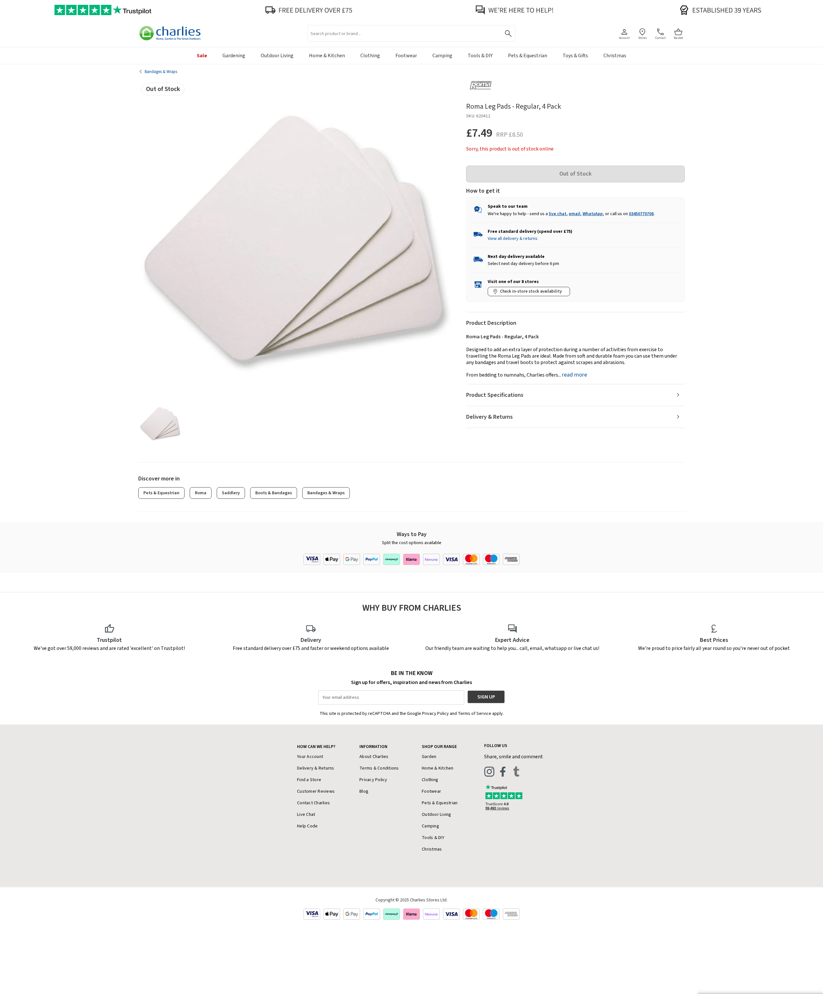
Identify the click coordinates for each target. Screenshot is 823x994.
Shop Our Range (439, 746)
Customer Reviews (316, 791)
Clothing (430, 780)
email (574, 214)
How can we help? (316, 746)
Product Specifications (494, 395)
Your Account (310, 756)
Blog (363, 791)
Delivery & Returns (489, 417)
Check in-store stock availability (531, 291)
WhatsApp (593, 214)
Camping (430, 826)
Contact (660, 38)
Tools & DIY (433, 837)
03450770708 (641, 214)
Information (373, 746)
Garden (429, 756)
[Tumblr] (516, 771)
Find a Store (309, 780)
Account (624, 38)
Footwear (431, 791)
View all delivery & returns (513, 238)
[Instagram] (489, 771)
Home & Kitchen (438, 768)
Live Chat (306, 814)
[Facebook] (503, 771)
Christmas (432, 849)
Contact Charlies (313, 803)
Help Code (307, 826)
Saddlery (231, 493)
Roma (200, 493)
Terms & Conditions (379, 768)
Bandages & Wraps (326, 493)
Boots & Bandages (273, 493)
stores (642, 38)
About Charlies (374, 756)
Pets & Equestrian (161, 493)
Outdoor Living (436, 814)
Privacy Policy (373, 780)
